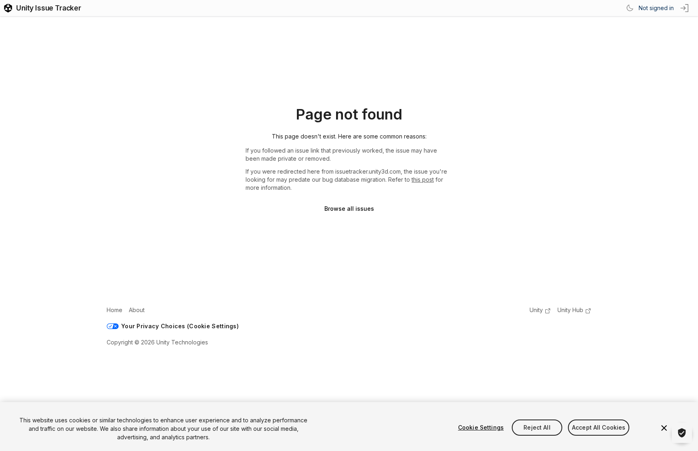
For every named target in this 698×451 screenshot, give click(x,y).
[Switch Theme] (629, 8)
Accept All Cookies (599, 427)
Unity (536, 309)
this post (423, 179)
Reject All (537, 427)
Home (114, 309)
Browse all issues (349, 208)
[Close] (664, 428)
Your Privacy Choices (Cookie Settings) (180, 326)
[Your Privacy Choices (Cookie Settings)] (682, 433)
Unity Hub (570, 309)
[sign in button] (685, 8)
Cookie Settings (481, 427)
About (137, 309)
